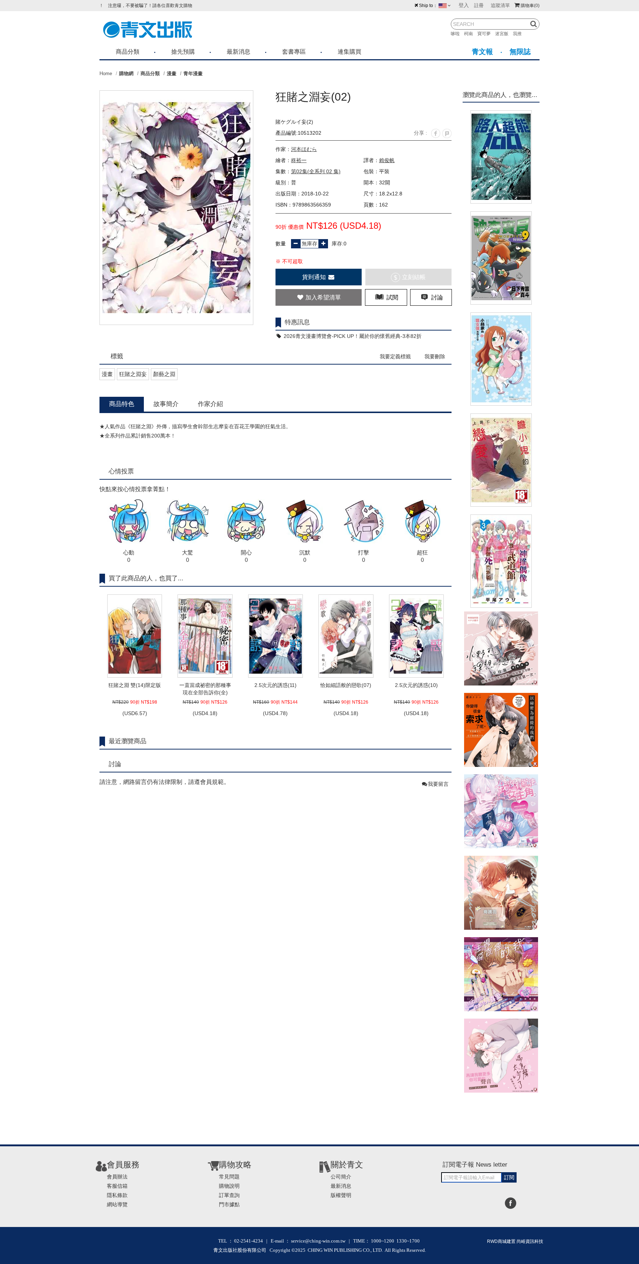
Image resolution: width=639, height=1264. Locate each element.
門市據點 (229, 1204)
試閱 (391, 297)
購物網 (126, 73)
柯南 (470, 33)
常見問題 (229, 1177)
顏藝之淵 (164, 374)
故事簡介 (166, 404)
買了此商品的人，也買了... (146, 578)
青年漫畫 (193, 73)
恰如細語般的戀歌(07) (345, 685)
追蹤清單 (500, 5)
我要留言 (438, 784)
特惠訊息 (297, 322)
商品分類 (127, 51)
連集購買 (349, 51)
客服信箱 (117, 1186)
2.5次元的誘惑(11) (275, 685)
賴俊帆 (387, 160)
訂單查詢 (229, 1195)
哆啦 (457, 33)
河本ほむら (304, 149)
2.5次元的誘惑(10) (416, 685)
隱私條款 (117, 1195)
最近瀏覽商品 (127, 741)
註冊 (479, 5)
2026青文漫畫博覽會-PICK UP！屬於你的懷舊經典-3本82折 (352, 336)
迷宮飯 (504, 33)
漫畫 (171, 73)
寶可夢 (486, 33)
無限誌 (520, 52)
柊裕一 (299, 160)
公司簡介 (341, 1177)
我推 (519, 33)
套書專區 (294, 51)
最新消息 (238, 51)
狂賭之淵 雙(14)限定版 (134, 685)
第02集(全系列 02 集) (316, 171)
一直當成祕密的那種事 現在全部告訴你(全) (205, 688)
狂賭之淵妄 (133, 374)
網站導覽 (117, 1204)
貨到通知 (314, 277)
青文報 (482, 52)
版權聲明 (341, 1195)
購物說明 (229, 1186)
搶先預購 (183, 51)
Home (105, 73)
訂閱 (509, 1177)
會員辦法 (117, 1177)
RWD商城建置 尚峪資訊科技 (515, 1241)
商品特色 (121, 404)
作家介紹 (210, 404)
